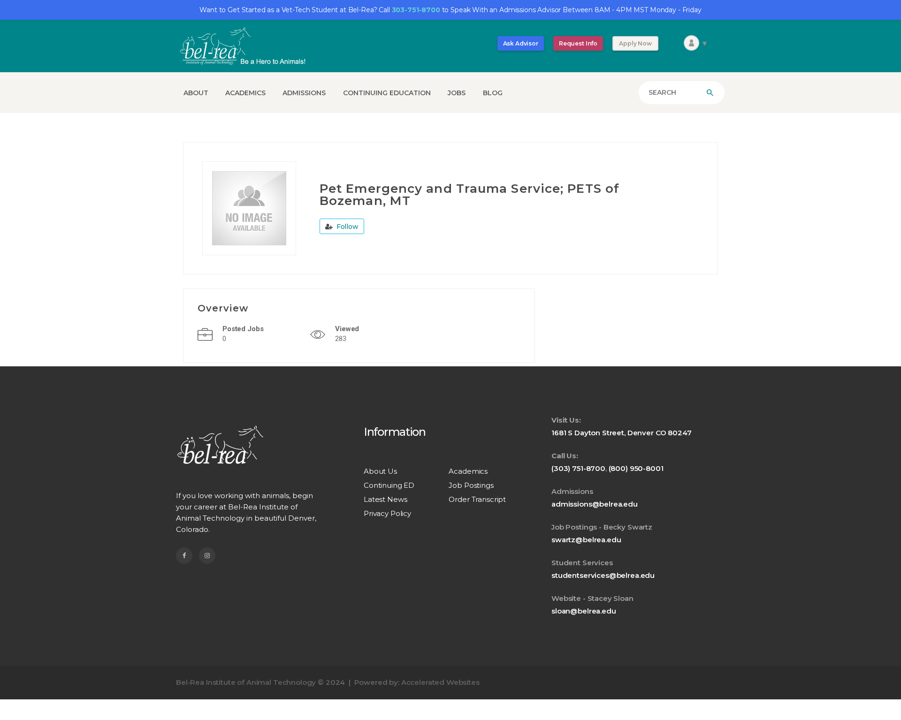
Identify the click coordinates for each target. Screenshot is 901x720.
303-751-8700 (416, 10)
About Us (380, 471)
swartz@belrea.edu (586, 539)
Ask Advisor (520, 43)
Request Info (578, 43)
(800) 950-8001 (636, 468)
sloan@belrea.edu (583, 610)
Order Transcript (477, 499)
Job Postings (471, 485)
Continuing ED (389, 485)
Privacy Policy (387, 513)
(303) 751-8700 (578, 468)
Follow (347, 226)
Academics (468, 471)
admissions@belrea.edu (594, 504)
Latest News (385, 499)
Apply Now (635, 43)
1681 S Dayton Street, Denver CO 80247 (621, 432)
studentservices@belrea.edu (603, 575)
